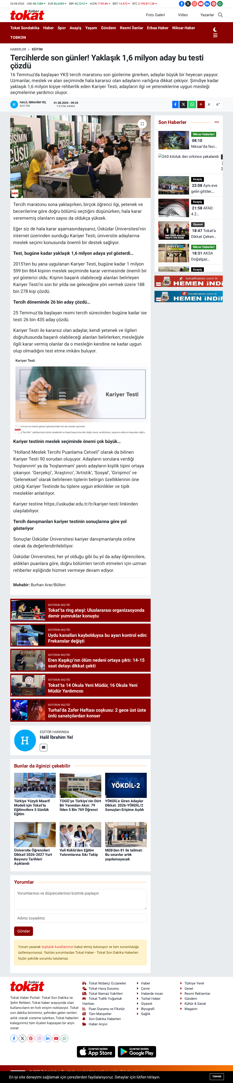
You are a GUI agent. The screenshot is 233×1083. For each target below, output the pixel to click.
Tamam (216, 1076)
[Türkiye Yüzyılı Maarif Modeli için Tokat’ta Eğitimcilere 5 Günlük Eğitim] (35, 785)
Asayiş (75, 28)
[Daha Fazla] (201, 104)
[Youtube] (56, 1038)
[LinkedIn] (47, 1038)
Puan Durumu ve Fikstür (107, 1009)
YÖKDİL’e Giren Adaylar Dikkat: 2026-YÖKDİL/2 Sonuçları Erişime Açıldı (124, 805)
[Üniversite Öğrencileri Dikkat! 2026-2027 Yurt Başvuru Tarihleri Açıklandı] (35, 834)
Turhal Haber (150, 999)
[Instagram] (39, 1038)
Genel (189, 989)
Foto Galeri (155, 15)
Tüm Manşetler (100, 1014)
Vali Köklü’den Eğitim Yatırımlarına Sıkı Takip (79, 852)
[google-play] (137, 1051)
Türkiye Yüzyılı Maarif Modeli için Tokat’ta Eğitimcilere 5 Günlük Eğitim (32, 807)
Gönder (23, 931)
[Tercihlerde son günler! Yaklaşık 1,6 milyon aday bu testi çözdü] (80, 156)
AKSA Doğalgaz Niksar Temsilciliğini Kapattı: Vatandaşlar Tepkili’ (202, 256)
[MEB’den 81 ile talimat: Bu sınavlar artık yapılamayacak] (126, 834)
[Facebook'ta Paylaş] (175, 104)
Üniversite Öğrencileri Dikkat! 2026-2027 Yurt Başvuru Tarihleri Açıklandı (33, 857)
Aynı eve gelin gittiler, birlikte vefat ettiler (204, 188)
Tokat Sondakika (24, 28)
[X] (22, 1038)
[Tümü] (217, 122)
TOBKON (18, 37)
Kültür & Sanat (195, 1004)
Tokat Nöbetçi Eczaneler (107, 983)
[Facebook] (14, 1038)
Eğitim (37, 49)
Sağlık (145, 1014)
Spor (62, 28)
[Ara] (220, 15)
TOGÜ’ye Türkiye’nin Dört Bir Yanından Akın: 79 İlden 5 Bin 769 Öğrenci (80, 805)
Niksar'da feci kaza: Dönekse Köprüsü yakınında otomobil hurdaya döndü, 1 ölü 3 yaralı (204, 143)
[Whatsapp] (64, 1038)
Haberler (18, 49)
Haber (48, 28)
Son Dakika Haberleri (105, 1019)
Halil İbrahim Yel (56, 737)
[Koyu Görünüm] (215, 30)
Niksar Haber (183, 28)
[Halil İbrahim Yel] (25, 740)
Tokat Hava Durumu (104, 989)
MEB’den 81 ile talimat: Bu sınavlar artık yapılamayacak (124, 854)
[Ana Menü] (215, 36)
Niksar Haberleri (203, 134)
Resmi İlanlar (131, 28)
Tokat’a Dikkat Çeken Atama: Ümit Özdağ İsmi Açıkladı (203, 234)
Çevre (145, 989)
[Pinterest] (31, 1038)
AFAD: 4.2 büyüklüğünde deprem (203, 211)
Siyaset (198, 224)
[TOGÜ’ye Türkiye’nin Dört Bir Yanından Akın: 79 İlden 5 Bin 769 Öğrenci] (80, 785)
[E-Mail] (43, 747)
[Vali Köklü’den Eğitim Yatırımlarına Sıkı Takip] (80, 834)
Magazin (191, 1009)
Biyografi (147, 1009)
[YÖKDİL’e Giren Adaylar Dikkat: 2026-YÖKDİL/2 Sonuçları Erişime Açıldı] (126, 785)
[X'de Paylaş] (183, 104)
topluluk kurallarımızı (58, 947)
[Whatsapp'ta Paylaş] (192, 104)
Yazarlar (207, 15)
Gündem (108, 28)
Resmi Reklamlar (197, 994)
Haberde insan (152, 994)
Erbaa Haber (157, 28)
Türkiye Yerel (194, 983)
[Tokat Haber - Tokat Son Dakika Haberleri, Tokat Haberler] (27, 14)
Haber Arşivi (98, 1024)
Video (183, 15)
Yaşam (91, 28)
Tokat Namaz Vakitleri (106, 994)
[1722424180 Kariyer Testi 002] (80, 395)
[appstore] (96, 1051)
